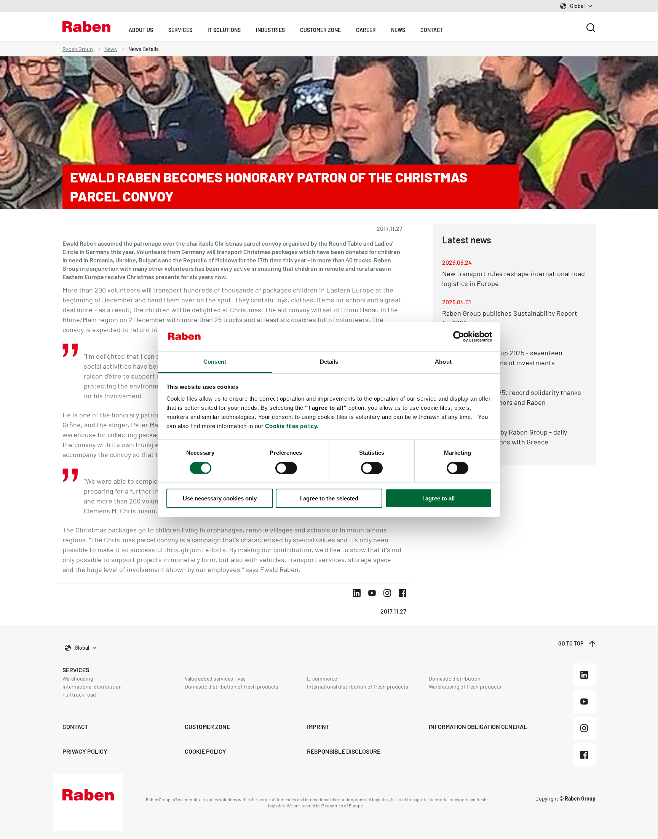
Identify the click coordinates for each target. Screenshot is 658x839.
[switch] (286, 468)
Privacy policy (84, 751)
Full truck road (79, 694)
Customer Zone (320, 30)
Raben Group (77, 49)
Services (180, 30)
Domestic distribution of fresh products (231, 686)
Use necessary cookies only (220, 498)
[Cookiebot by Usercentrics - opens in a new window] (458, 336)
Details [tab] (329, 361)
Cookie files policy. (292, 426)
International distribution (92, 686)
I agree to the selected (329, 498)
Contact (431, 30)
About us (141, 30)
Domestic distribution (455, 678)
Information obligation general (478, 726)
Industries (270, 30)
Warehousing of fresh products (465, 686)
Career (366, 30)
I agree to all (438, 498)
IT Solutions (224, 30)
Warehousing (77, 678)
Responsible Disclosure (343, 751)
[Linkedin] (584, 674)
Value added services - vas (215, 678)
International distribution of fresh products (357, 686)
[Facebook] (584, 754)
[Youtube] (584, 701)
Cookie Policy (205, 751)
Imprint (318, 726)
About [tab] (443, 361)
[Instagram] (584, 728)
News (398, 30)
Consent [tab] (214, 361)
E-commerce (322, 678)
